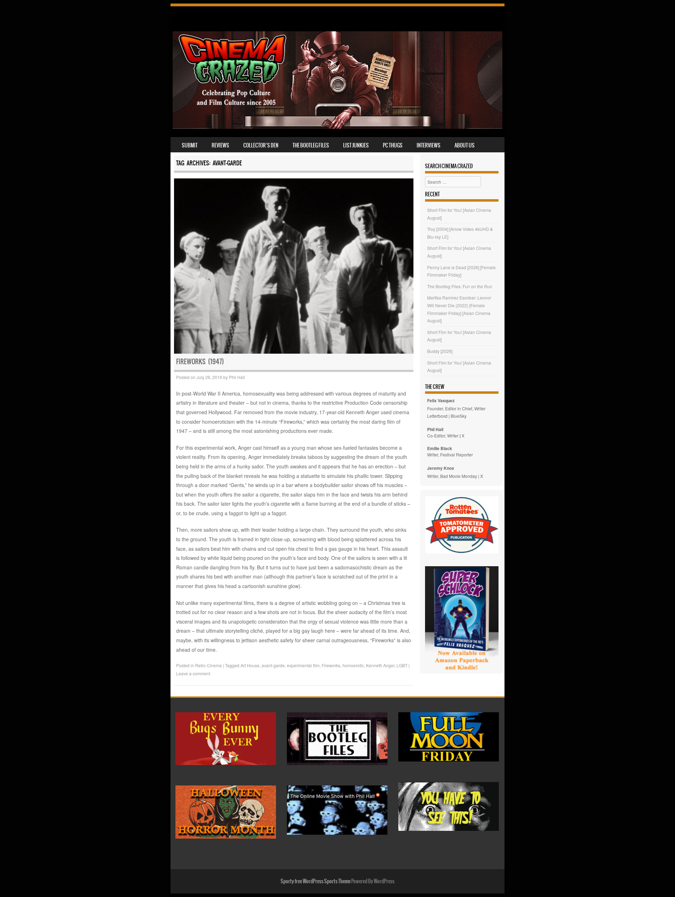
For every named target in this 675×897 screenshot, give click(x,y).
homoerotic (353, 665)
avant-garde (273, 665)
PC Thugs (393, 145)
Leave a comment (193, 673)
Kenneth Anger (380, 665)
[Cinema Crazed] (337, 126)
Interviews (429, 145)
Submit (190, 145)
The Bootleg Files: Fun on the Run (459, 286)
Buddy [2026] (439, 351)
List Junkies (356, 145)
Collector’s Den (260, 145)
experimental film (303, 665)
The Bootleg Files (310, 145)
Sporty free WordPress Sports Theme (316, 881)
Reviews (220, 145)
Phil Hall (237, 377)
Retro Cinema (208, 665)
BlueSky (459, 416)
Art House (249, 665)
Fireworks (331, 665)
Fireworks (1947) (200, 361)
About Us (465, 145)
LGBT (402, 665)
